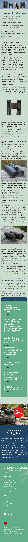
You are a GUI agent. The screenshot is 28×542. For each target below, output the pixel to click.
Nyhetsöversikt (11, 299)
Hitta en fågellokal (9, 480)
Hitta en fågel (7, 484)
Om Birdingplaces (9, 503)
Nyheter (6, 501)
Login (16, 2)
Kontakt (6, 505)
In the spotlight (8, 486)
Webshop (6, 499)
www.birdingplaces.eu (16, 133)
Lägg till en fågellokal (10, 482)
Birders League (8, 491)
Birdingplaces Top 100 (10, 488)
